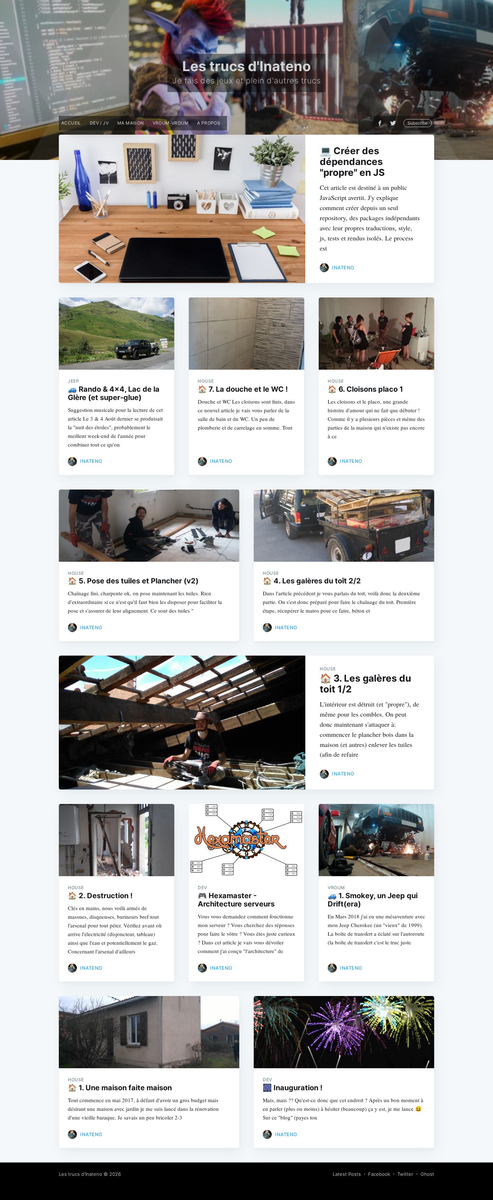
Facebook (379, 1174)
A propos (208, 123)
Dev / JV (99, 123)
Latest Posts (347, 1174)
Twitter (405, 1174)
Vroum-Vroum (170, 123)
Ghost (427, 1174)
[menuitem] (71, 123)
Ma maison (130, 123)
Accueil (71, 123)
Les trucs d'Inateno (80, 1174)
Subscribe (417, 123)
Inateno (343, 267)
